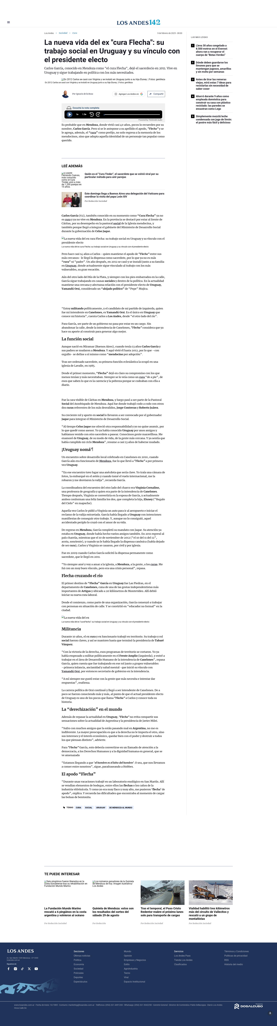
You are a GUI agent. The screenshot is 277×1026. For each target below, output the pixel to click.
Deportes (78, 977)
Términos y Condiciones (236, 951)
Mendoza (105, 461)
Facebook (8, 968)
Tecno (127, 973)
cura (93, 132)
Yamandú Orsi (71, 671)
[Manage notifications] (270, 1013)
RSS (226, 960)
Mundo (127, 951)
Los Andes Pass (182, 955)
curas (153, 564)
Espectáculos (80, 981)
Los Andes (49, 33)
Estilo (127, 964)
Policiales (79, 973)
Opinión (128, 955)
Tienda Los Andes (183, 960)
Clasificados (180, 964)
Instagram (15, 968)
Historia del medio (233, 964)
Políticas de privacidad (235, 955)
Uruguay (70, 265)
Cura (78, 807)
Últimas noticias (82, 955)
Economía (79, 964)
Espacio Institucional (134, 981)
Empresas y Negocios (135, 960)
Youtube (36, 968)
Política (77, 960)
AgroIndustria (131, 968)
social (117, 223)
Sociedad (63, 33)
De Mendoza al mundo (120, 807)
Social (88, 807)
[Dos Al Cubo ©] (248, 1008)
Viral (126, 977)
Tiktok (22, 968)
